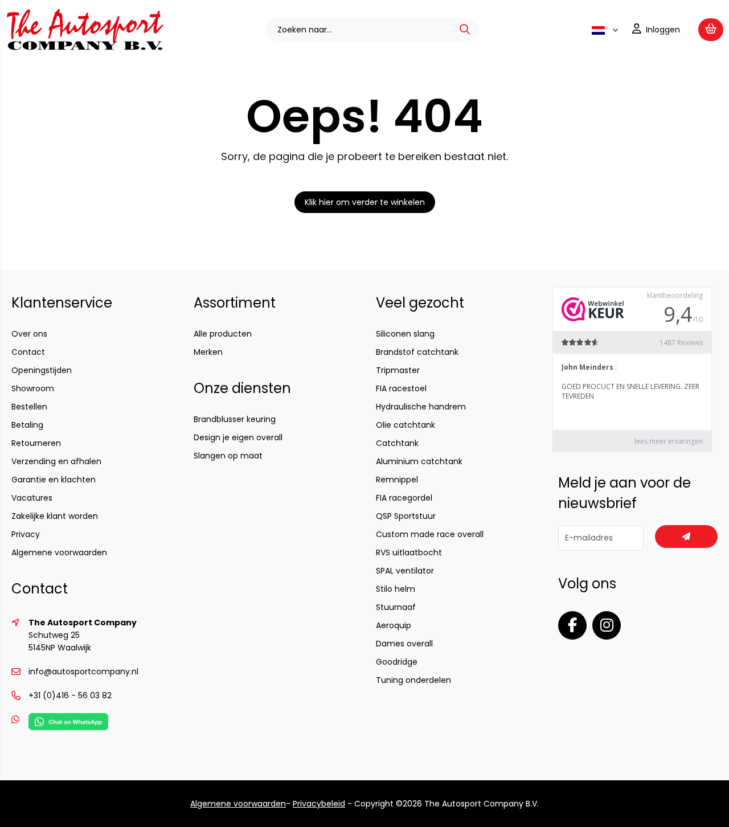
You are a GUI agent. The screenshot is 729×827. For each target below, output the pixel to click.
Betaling (27, 425)
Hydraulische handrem (421, 406)
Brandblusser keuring (235, 419)
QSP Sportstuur (406, 516)
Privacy (25, 534)
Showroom (32, 388)
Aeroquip (393, 625)
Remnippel (397, 479)
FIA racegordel (404, 497)
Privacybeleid (319, 803)
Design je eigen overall (238, 437)
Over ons (29, 333)
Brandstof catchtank (417, 352)
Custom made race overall (430, 534)
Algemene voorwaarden (59, 552)
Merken (208, 352)
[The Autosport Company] (84, 48)
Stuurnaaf (396, 607)
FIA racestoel (401, 388)
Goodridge (396, 662)
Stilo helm (395, 589)
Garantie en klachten (53, 479)
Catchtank (397, 443)
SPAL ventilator (405, 570)
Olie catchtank (405, 425)
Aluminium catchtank (419, 461)
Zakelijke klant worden (54, 516)
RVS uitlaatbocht (409, 552)
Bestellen (29, 406)
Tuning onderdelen (413, 680)
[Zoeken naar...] (464, 29)
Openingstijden (41, 370)
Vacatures (31, 497)
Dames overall (404, 643)
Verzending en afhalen (56, 461)
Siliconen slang (405, 333)
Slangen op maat (228, 455)
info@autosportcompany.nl (83, 671)
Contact (28, 352)
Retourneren (36, 443)
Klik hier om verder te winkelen (365, 202)
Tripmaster (398, 370)
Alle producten (223, 333)
